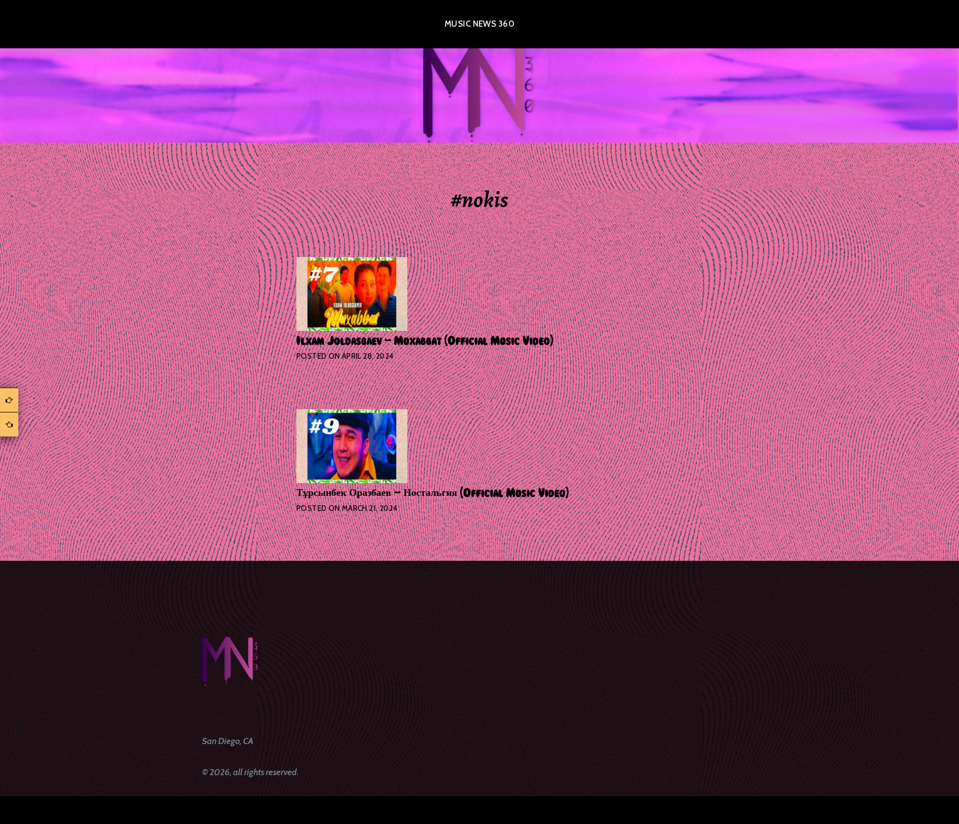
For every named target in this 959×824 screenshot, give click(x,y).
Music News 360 (479, 24)
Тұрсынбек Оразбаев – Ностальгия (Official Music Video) (432, 493)
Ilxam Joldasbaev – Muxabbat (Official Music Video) (424, 341)
